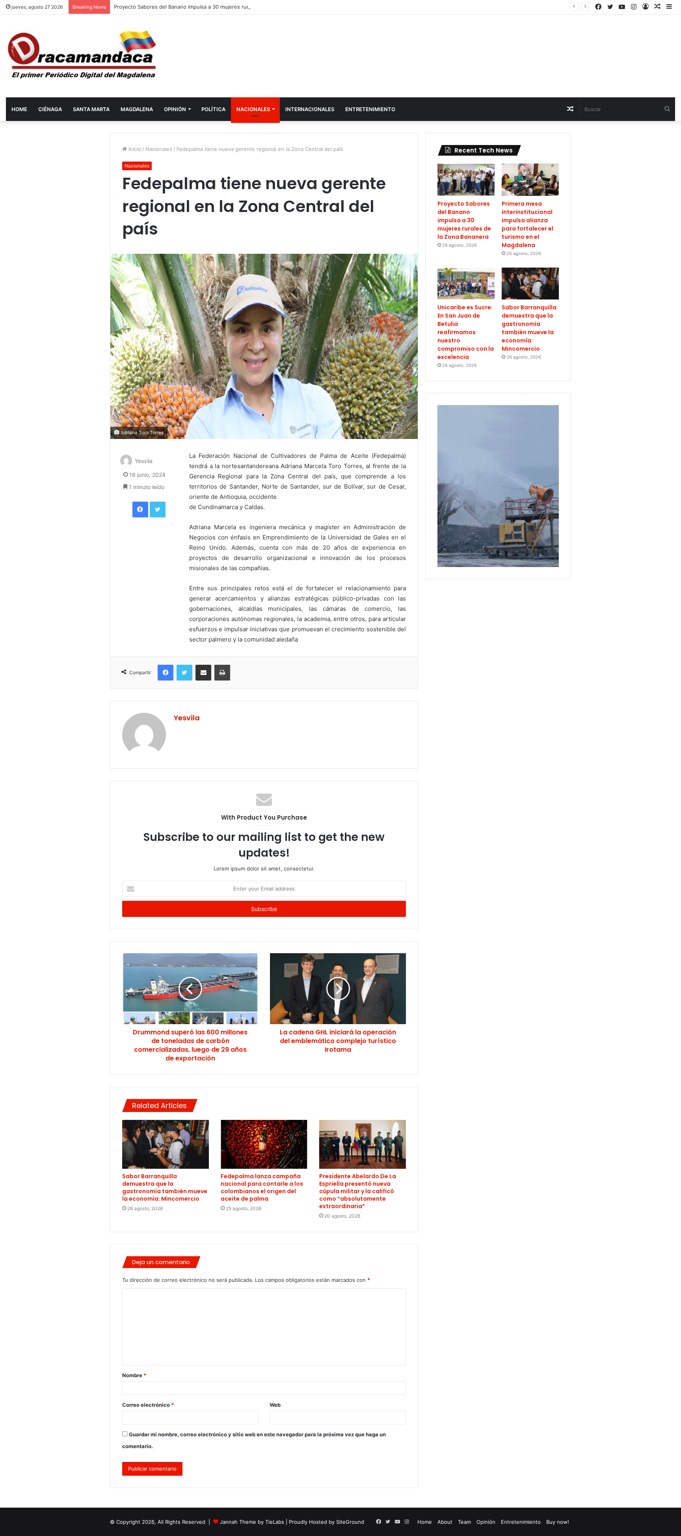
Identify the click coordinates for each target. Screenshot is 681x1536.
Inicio (134, 149)
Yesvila (144, 461)
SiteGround (350, 1522)
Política (213, 109)
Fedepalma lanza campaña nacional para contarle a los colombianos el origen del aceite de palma (262, 1187)
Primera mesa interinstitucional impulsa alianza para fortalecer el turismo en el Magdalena (527, 224)
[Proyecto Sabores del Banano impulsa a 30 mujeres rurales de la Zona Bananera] (466, 180)
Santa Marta (91, 109)
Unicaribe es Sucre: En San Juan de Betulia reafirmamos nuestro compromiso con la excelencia (465, 332)
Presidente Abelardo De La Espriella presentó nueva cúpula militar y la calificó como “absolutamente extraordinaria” (357, 1191)
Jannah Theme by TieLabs (252, 1522)
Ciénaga (50, 109)
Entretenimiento (370, 109)
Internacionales (309, 109)
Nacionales (253, 109)
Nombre (134, 1375)
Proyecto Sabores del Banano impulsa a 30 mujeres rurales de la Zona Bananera (212, 7)
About (444, 1522)
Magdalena (137, 109)
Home (19, 109)
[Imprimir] (222, 673)
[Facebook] (140, 509)
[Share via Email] (203, 673)
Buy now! (557, 1522)
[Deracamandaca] (83, 56)
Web (275, 1405)
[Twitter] (158, 509)
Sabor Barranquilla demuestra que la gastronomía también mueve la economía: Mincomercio (164, 1187)
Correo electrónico (148, 1405)
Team (464, 1522)
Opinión (175, 109)
